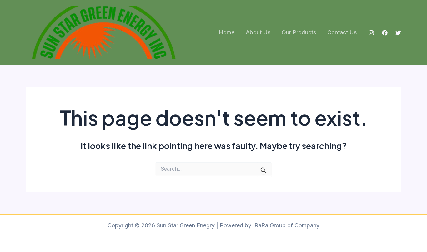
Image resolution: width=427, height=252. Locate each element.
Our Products (299, 32)
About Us (258, 32)
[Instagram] (371, 33)
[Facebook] (385, 33)
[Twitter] (398, 33)
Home (226, 32)
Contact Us (342, 32)
